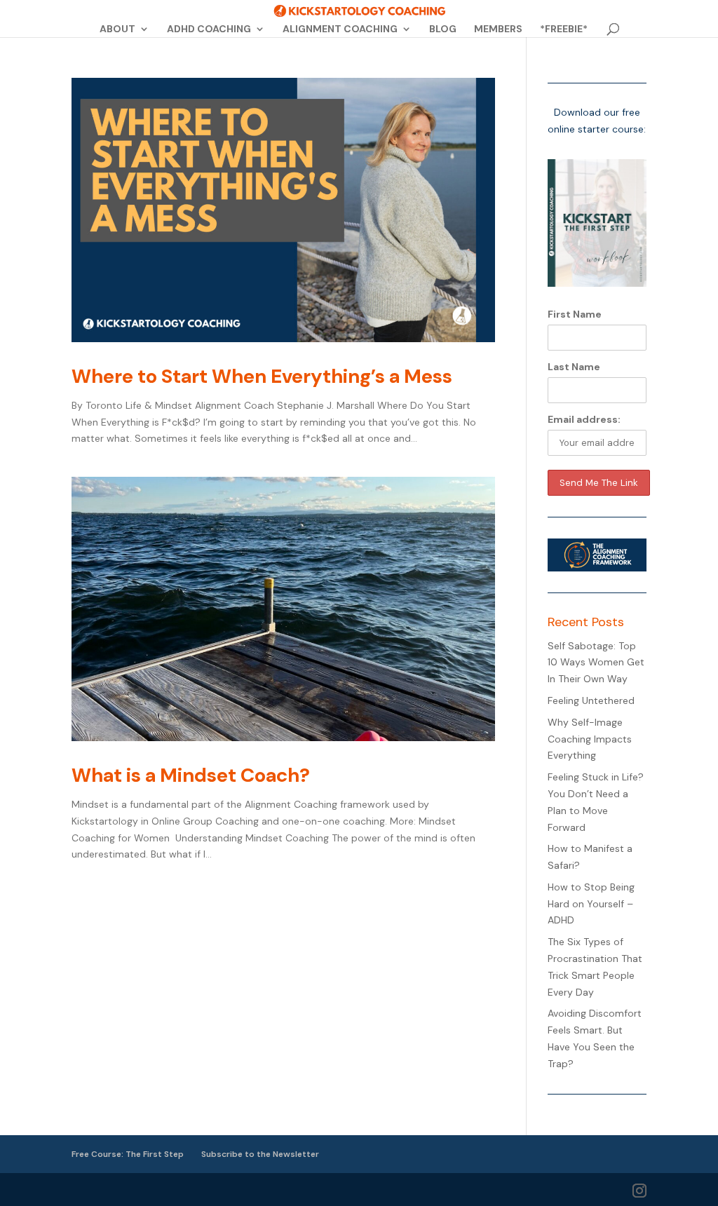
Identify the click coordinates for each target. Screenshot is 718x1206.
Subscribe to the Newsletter (260, 1154)
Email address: (584, 419)
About (117, 29)
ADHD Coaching (209, 29)
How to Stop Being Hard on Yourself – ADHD (591, 904)
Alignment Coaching (340, 29)
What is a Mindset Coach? (191, 775)
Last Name (574, 366)
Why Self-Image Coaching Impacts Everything (590, 739)
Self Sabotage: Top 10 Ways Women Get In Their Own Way (596, 662)
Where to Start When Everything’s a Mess (262, 376)
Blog (442, 29)
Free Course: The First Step (128, 1154)
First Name (575, 314)
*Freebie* (564, 29)
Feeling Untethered (591, 700)
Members (498, 29)
